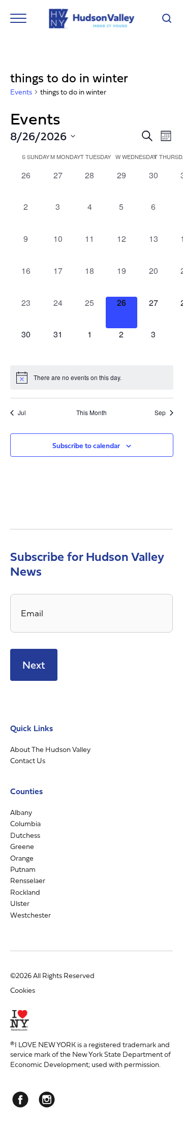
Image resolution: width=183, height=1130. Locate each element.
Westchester (30, 914)
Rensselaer (27, 880)
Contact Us (27, 760)
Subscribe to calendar (86, 445)
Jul (22, 413)
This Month (91, 413)
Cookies (22, 990)
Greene (22, 846)
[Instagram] (47, 1099)
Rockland (25, 892)
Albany (21, 812)
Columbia (25, 823)
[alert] (91, 377)
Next (33, 664)
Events (21, 92)
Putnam (23, 869)
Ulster (19, 903)
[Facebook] (20, 1099)
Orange (22, 858)
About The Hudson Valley (50, 749)
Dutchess (25, 835)
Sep (160, 413)
